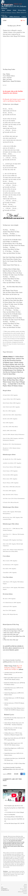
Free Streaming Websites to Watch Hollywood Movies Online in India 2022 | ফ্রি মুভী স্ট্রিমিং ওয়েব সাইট (14, 819)
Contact (25, 893)
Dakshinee (19, 370)
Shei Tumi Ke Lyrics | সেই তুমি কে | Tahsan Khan (14, 763)
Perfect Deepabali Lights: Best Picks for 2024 (13, 805)
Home (25, 884)
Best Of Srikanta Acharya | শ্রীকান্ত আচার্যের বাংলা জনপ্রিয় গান (13, 667)
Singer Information (8, 352)
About (25, 887)
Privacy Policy (23, 888)
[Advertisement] (14, 53)
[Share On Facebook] (21, 774)
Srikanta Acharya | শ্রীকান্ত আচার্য (11, 4)
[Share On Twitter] (24, 774)
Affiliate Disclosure (22, 891)
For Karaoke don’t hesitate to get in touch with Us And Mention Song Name (14, 100)
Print (23, 20)
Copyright (24, 890)
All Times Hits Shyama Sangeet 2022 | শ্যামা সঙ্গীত (14, 823)
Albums (25, 886)
